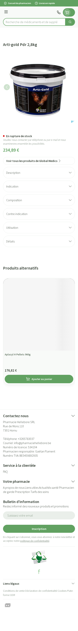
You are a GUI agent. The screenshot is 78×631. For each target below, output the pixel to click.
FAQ (5, 471)
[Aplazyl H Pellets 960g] (39, 314)
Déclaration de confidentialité (41, 590)
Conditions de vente (14, 590)
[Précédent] (7, 87)
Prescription (22, 492)
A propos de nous (13, 487)
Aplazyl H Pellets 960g (17, 354)
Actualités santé (48, 487)
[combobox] (34, 22)
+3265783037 (26, 439)
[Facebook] (39, 572)
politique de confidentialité (34, 540)
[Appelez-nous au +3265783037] (59, 12)
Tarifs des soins (39, 492)
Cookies (62, 590)
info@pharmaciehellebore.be (32, 443)
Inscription (39, 529)
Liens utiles (31, 487)
